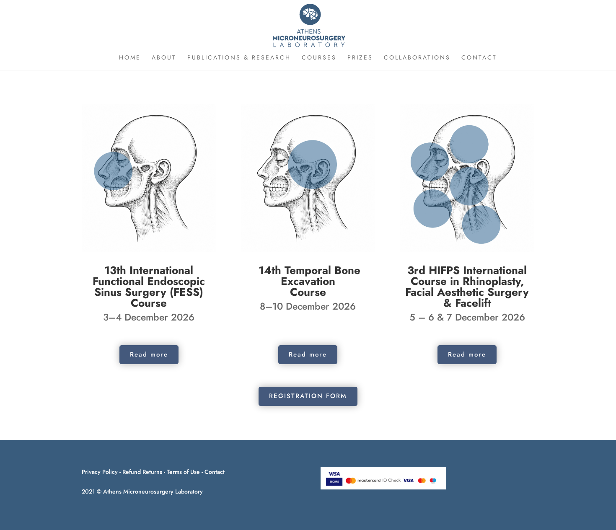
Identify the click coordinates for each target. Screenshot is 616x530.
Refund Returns (142, 472)
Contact (214, 472)
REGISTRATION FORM (308, 396)
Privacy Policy (100, 472)
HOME (130, 58)
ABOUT (164, 58)
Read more (149, 354)
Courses (319, 58)
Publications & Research (239, 58)
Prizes (360, 58)
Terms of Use (183, 472)
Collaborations (417, 58)
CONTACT (479, 58)
